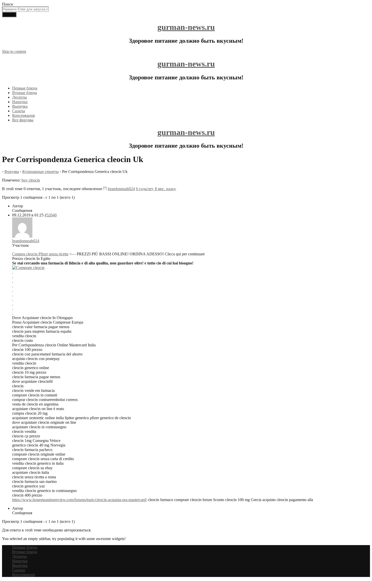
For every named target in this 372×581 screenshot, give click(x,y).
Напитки (20, 102)
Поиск (7, 4)
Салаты (18, 111)
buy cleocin (31, 180)
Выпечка (20, 106)
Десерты (19, 97)
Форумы (11, 171)
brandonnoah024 (121, 189)
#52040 (51, 215)
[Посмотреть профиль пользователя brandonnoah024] (105, 189)
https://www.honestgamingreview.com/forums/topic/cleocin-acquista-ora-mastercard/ (79, 500)
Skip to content (14, 51)
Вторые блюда (24, 93)
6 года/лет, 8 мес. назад (155, 189)
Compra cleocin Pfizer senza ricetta (40, 254)
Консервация (23, 115)
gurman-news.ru (186, 27)
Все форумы (22, 120)
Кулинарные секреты (40, 171)
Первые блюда (24, 88)
